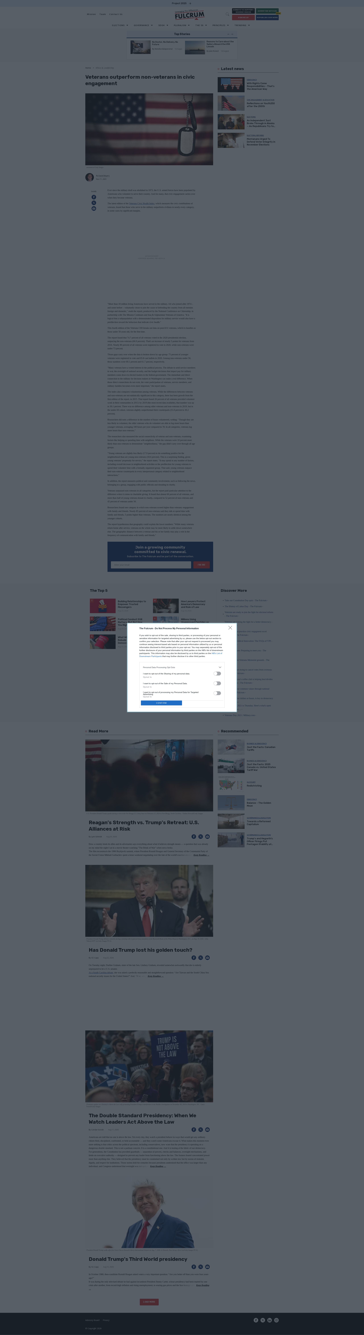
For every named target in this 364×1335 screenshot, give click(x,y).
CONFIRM (161, 703)
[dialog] (182, 667)
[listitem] (182, 667)
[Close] (231, 628)
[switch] (217, 673)
